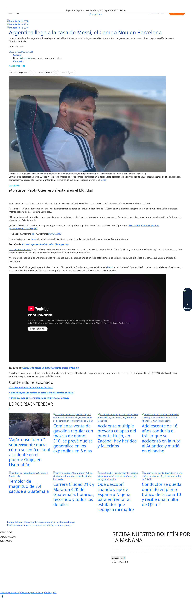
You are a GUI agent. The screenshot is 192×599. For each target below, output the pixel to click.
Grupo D (13, 72)
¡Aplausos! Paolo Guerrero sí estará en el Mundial (51, 190)
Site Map (48, 592)
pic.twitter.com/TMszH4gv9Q (23, 228)
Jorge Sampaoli (25, 72)
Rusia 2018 (50, 72)
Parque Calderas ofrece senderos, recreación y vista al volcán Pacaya (41, 522)
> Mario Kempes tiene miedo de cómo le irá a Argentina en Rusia (41, 392)
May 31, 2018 (54, 233)
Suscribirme (118, 558)
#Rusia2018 (134, 225)
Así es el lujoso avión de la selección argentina (45, 244)
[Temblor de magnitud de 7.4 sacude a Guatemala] (29, 474)
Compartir (18, 61)
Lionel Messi (38, 72)
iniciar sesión (25, 58)
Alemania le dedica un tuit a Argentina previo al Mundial (50, 367)
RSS (55, 592)
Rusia (33, 239)
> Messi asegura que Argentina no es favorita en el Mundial (39, 397)
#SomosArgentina (150, 225)
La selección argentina (20, 249)
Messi (103, 179)
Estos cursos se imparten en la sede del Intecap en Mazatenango (39, 525)
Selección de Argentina (66, 72)
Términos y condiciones (31, 592)
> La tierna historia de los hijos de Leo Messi (31, 387)
